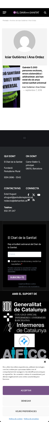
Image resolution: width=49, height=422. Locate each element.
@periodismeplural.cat (22, 197)
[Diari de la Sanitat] (25, 12)
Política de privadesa (31, 419)
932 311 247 (9, 210)
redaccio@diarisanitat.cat (15, 200)
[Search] (44, 12)
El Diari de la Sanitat (13, 161)
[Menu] (4, 12)
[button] (45, 361)
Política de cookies (15, 419)
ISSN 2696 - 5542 (12, 177)
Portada (5, 20)
